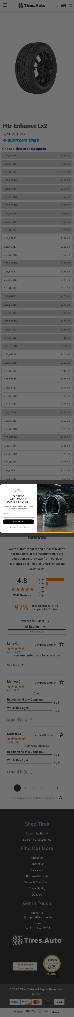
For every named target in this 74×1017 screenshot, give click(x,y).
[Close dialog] (72, 486)
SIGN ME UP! (18, 522)
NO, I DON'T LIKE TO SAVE (18, 528)
